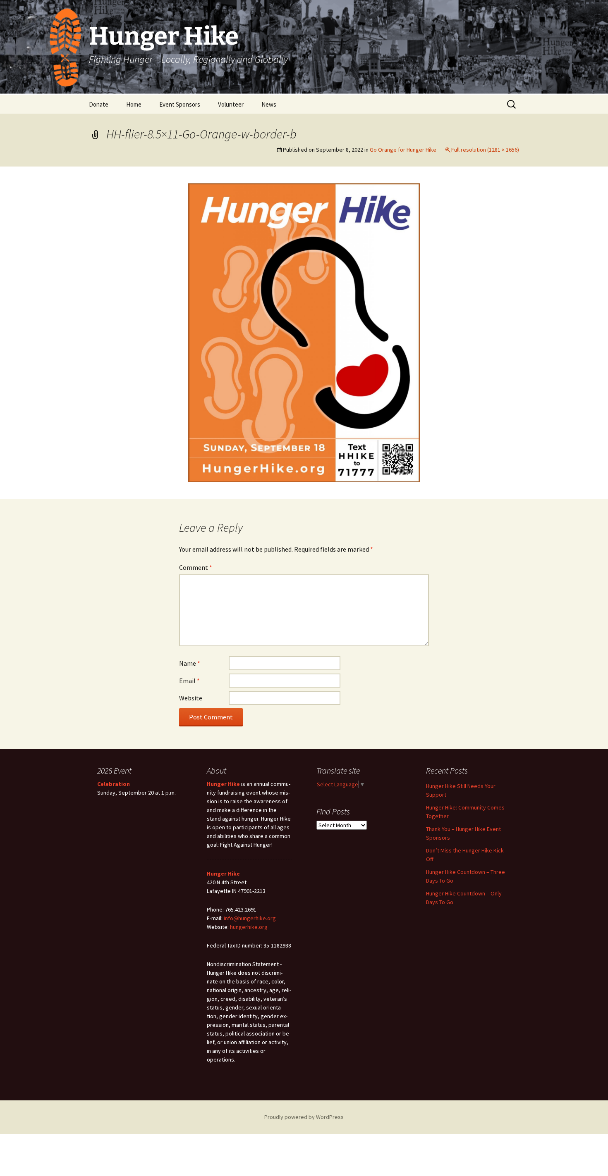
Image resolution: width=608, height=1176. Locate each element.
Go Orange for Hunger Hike (403, 149)
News (268, 104)
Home (133, 104)
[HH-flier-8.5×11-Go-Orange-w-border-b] (304, 332)
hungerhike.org (249, 927)
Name (189, 663)
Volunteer (231, 104)
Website (190, 698)
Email (189, 680)
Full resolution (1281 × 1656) (485, 149)
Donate (98, 104)
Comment (195, 567)
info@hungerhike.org (250, 918)
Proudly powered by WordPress (304, 1117)
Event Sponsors (179, 104)
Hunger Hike (223, 784)
